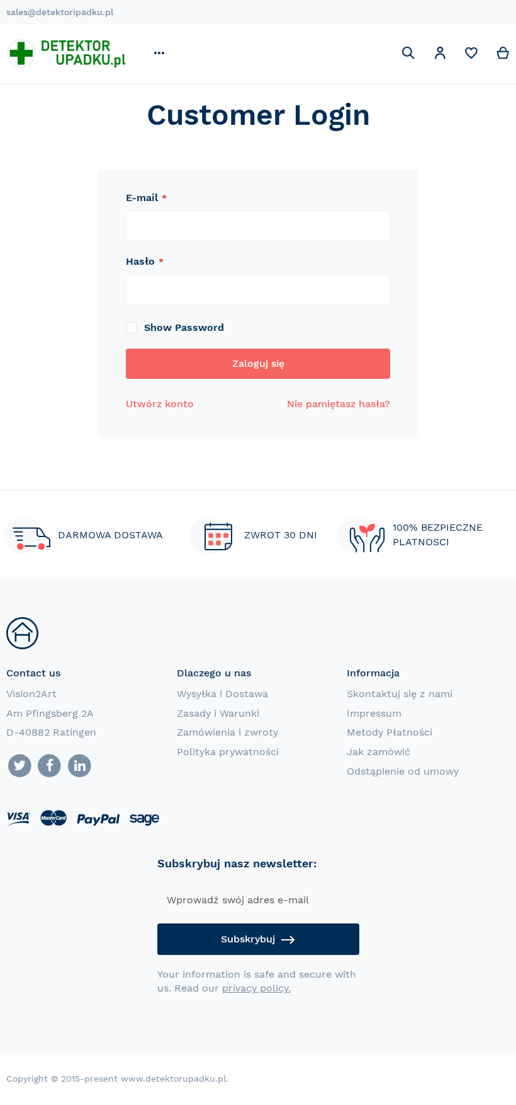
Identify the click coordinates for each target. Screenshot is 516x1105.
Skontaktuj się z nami (399, 694)
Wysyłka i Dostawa (222, 694)
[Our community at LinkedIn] (79, 766)
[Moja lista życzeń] (471, 56)
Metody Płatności (389, 732)
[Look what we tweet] (19, 766)
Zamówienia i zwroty (227, 732)
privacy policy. (256, 988)
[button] (440, 55)
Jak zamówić (378, 752)
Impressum (374, 713)
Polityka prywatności (228, 752)
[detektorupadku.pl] (66, 53)
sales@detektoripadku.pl (59, 12)
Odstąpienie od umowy (403, 771)
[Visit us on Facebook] (50, 766)
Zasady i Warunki (218, 713)
